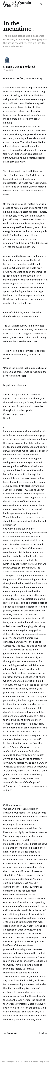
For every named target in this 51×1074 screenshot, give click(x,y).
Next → (43, 1033)
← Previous (10, 1033)
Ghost (46, 1062)
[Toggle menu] (46, 4)
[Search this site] (41, 4)
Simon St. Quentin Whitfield (19, 66)
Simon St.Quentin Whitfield (17, 4)
